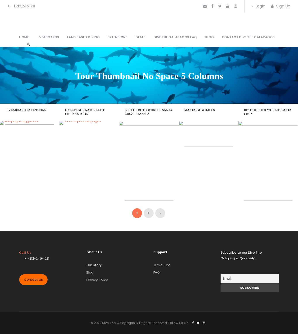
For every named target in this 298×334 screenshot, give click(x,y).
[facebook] (212, 6)
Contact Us (33, 279)
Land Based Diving (83, 37)
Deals (140, 37)
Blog (209, 37)
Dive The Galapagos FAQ (175, 37)
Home (24, 37)
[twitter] (220, 6)
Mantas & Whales (199, 110)
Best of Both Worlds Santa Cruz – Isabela (148, 111)
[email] (205, 6)
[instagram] (235, 6)
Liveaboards (48, 37)
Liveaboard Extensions (25, 110)
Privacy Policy (97, 280)
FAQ (156, 272)
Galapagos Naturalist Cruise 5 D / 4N (84, 111)
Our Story (93, 265)
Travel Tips (162, 265)
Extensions (118, 37)
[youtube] (227, 6)
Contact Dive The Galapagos (248, 37)
